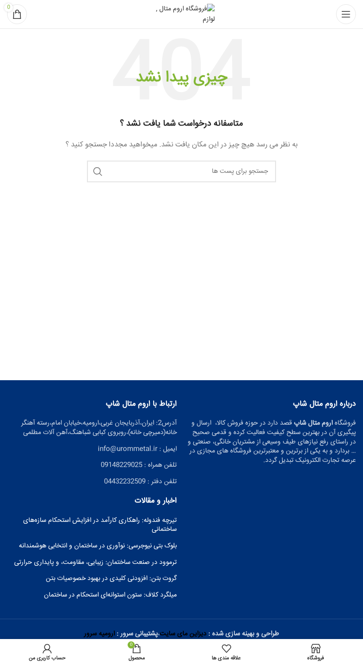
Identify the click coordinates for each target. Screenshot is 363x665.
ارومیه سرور (99, 634)
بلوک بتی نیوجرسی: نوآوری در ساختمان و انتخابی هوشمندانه (98, 546)
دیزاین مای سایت (183, 634)
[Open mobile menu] (346, 14)
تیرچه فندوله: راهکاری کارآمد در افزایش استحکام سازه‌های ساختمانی (100, 525)
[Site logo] (181, 14)
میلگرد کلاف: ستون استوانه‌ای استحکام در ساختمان (110, 595)
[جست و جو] (98, 171)
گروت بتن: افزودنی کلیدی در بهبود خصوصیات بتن (111, 579)
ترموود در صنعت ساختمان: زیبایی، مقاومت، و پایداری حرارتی (95, 563)
